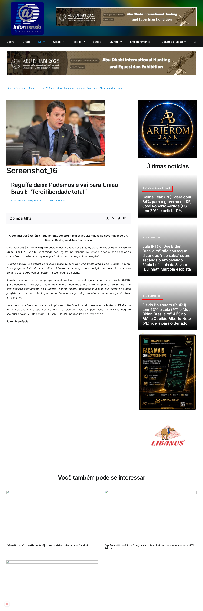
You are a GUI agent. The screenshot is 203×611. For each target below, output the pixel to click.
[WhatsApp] (113, 218)
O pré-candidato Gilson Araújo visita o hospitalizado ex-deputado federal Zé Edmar (149, 547)
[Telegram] (119, 218)
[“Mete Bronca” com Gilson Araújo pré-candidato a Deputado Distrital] (52, 492)
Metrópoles (22, 321)
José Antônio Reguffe (34, 247)
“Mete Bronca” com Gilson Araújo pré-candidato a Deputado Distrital (47, 545)
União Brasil (14, 252)
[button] (195, 41)
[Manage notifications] (7, 604)
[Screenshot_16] (55, 100)
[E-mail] (125, 218)
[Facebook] (102, 218)
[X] (108, 218)
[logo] (27, 2)
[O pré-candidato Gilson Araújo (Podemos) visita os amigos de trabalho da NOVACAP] (52, 562)
